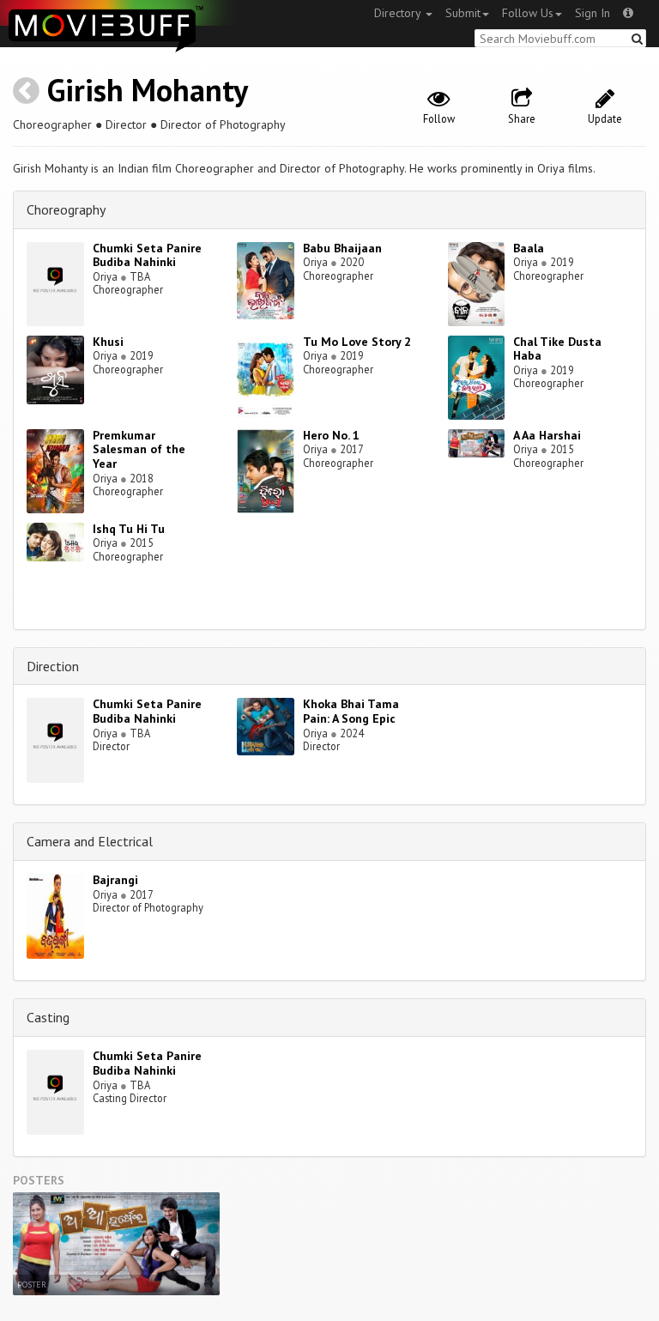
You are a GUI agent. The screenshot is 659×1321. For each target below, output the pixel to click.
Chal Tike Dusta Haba (557, 349)
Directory (399, 13)
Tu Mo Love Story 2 (357, 341)
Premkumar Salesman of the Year (139, 449)
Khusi (108, 341)
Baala (528, 248)
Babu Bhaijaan (342, 248)
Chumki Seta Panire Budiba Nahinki (147, 255)
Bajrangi (115, 880)
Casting (48, 1017)
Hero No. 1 (331, 435)
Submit (463, 13)
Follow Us (527, 13)
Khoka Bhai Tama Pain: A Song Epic (351, 711)
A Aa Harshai (547, 435)
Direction (53, 666)
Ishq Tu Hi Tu (129, 528)
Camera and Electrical (90, 841)
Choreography (66, 209)
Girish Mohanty (147, 90)
